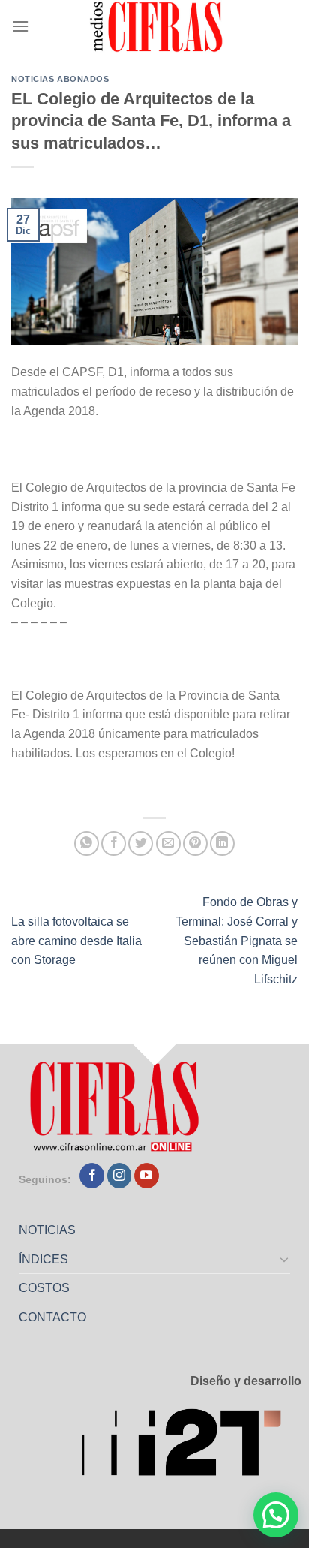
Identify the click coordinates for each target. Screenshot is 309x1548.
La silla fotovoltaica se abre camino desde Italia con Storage (76, 940)
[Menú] (20, 26)
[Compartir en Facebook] (113, 843)
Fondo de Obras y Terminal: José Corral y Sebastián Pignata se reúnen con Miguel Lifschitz (237, 940)
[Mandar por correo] (168, 843)
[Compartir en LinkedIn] (222, 843)
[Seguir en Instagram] (119, 1175)
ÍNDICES (43, 1259)
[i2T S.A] (191, 1447)
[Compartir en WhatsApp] (86, 843)
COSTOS (44, 1287)
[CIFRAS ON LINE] (157, 26)
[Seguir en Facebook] (92, 1175)
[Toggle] (285, 1259)
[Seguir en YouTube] (146, 1175)
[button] (276, 1514)
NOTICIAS (47, 1230)
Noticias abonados (60, 78)
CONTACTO (52, 1317)
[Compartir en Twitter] (140, 843)
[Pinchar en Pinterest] (195, 843)
